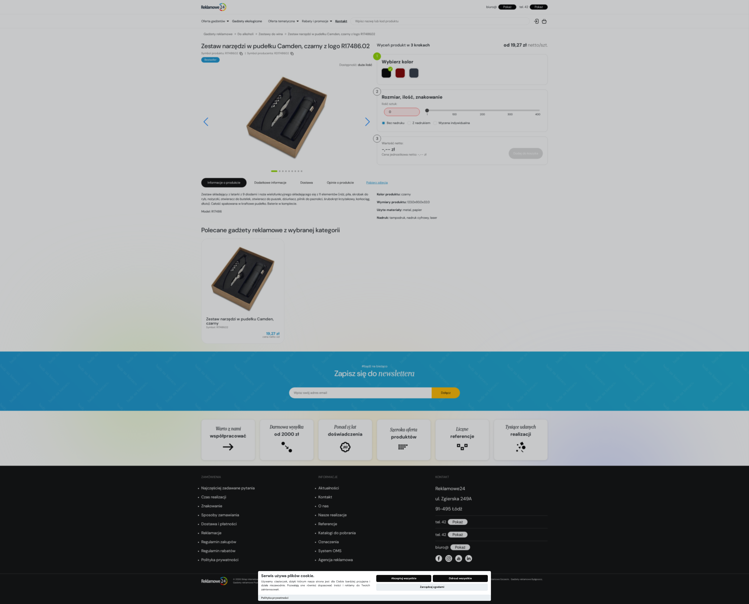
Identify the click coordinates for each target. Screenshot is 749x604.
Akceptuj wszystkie (403, 578)
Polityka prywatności (274, 598)
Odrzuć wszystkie (460, 578)
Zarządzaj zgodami (432, 587)
